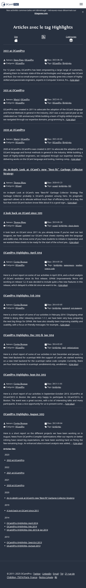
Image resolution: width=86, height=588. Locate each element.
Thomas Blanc (20, 182)
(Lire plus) (74, 80)
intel (64, 347)
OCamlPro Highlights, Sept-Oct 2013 (24, 374)
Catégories (71, 36)
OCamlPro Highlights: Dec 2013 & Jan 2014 (28, 335)
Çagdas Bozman (20, 261)
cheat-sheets (73, 225)
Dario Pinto (19, 59)
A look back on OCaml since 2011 (22, 213)
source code (50, 268)
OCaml (18, 185)
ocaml (55, 185)
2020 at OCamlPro (14, 130)
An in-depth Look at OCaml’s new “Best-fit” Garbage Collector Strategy (40, 498)
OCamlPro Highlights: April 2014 (22, 252)
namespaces (69, 265)
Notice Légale (46, 577)
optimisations (73, 347)
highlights (63, 185)
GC (69, 185)
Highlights (67, 63)
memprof (66, 308)
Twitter (37, 573)
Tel (61, 573)
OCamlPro (29, 59)
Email (56, 573)
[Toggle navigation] (81, 4)
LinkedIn (46, 573)
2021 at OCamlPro (13, 90)
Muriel (17, 99)
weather (79, 265)
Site (16, 36)
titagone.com (41, 13)
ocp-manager (76, 308)
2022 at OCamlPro (14, 50)
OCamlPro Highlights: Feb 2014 (21, 295)
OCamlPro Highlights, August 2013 (23, 414)
